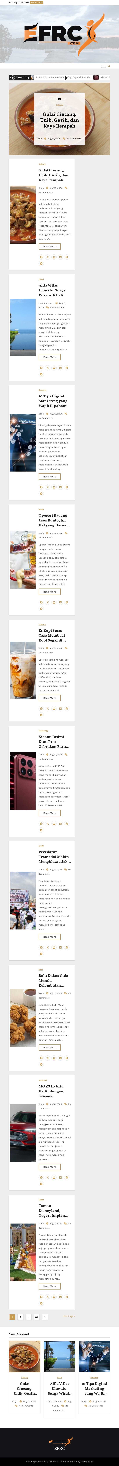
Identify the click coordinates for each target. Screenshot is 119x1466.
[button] (109, 65)
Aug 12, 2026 (56, 754)
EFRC (59, 1449)
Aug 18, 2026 (56, 188)
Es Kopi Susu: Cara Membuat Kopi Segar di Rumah (52, 638)
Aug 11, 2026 (56, 869)
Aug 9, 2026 (56, 993)
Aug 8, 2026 (56, 1104)
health (41, 509)
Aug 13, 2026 (56, 648)
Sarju (42, 188)
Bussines (43, 390)
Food (41, 970)
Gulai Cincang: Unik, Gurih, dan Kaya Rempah (53, 175)
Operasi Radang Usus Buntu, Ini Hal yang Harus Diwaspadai (53, 523)
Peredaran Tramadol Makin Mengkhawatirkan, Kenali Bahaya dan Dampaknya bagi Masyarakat (54, 864)
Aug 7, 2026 (56, 1223)
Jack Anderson (46, 136)
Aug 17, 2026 (65, 136)
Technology (43, 731)
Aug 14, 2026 (56, 533)
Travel (59, 103)
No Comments (46, 192)
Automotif (43, 1080)
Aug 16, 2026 (56, 413)
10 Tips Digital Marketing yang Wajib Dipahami (53, 401)
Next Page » (69, 1316)
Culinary (42, 164)
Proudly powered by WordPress (42, 1461)
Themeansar (87, 1461)
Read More (49, 246)
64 (36, 1317)
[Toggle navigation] (103, 66)
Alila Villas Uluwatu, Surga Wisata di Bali (59, 118)
